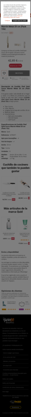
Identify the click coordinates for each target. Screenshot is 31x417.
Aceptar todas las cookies (19, 20)
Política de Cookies (15, 17)
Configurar (7, 20)
